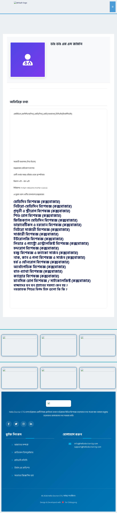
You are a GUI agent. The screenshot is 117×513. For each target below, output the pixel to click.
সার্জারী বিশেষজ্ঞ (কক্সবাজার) (36, 234)
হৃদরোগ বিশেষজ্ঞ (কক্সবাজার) (36, 248)
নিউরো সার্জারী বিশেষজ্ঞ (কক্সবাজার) (42, 230)
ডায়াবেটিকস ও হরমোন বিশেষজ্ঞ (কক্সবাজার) (47, 225)
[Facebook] (9, 424)
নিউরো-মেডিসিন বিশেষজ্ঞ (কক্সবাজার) (43, 206)
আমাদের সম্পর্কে (21, 445)
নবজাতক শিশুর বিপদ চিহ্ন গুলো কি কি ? (40, 289)
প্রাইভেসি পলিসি (20, 460)
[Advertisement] (65, 139)
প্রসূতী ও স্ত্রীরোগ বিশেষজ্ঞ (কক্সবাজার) (42, 211)
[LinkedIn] (31, 424)
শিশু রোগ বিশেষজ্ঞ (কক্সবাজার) (37, 216)
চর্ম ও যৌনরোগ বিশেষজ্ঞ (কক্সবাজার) (41, 262)
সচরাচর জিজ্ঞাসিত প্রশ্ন (24, 475)
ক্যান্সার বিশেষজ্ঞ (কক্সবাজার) (36, 276)
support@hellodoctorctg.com (87, 447)
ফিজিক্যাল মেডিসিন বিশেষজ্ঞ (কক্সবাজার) (45, 220)
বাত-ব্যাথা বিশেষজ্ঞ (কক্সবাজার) (38, 272)
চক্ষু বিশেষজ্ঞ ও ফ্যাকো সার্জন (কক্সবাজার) (46, 253)
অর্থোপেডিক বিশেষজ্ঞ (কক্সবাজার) (40, 267)
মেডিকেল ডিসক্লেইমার (23, 452)
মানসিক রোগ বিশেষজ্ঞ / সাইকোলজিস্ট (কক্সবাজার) (52, 281)
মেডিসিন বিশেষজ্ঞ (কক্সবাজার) (37, 202)
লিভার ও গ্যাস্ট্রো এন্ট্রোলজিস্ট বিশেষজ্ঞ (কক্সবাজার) (51, 244)
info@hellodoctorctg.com (86, 443)
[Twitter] (16, 424)
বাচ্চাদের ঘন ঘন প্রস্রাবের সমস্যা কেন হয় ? (41, 285)
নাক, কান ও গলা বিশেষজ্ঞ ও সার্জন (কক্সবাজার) (49, 258)
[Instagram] (24, 424)
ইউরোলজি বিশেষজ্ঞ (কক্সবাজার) (38, 239)
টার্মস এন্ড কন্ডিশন (22, 468)
